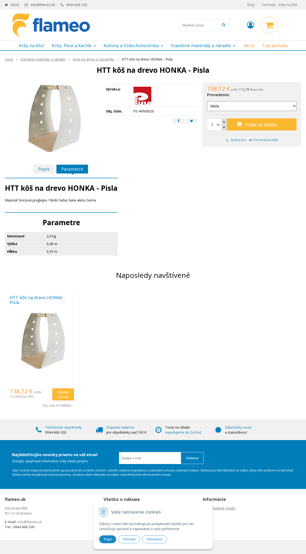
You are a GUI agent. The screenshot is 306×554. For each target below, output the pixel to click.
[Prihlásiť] (250, 25)
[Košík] (269, 25)
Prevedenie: (218, 94)
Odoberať (192, 458)
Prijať (108, 539)
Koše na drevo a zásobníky (93, 59)
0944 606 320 (76, 4)
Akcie (249, 45)
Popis (43, 169)
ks (218, 124)
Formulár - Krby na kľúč (280, 4)
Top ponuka (274, 45)
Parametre (72, 169)
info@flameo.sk (43, 4)
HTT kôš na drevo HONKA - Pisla (37, 300)
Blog (250, 4)
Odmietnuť (155, 539)
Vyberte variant (63, 394)
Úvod (15, 4)
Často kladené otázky (219, 508)
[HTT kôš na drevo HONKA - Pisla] (53, 118)
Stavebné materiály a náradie (42, 59)
